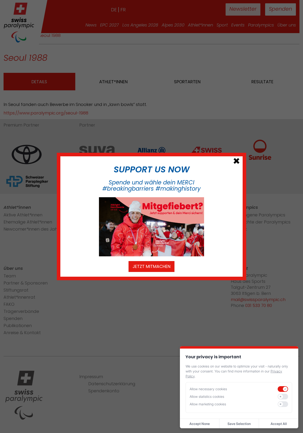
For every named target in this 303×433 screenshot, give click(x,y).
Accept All (279, 424)
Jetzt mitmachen (151, 266)
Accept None (199, 424)
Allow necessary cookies (208, 389)
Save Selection (239, 424)
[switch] (283, 389)
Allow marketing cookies (208, 404)
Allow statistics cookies (207, 396)
